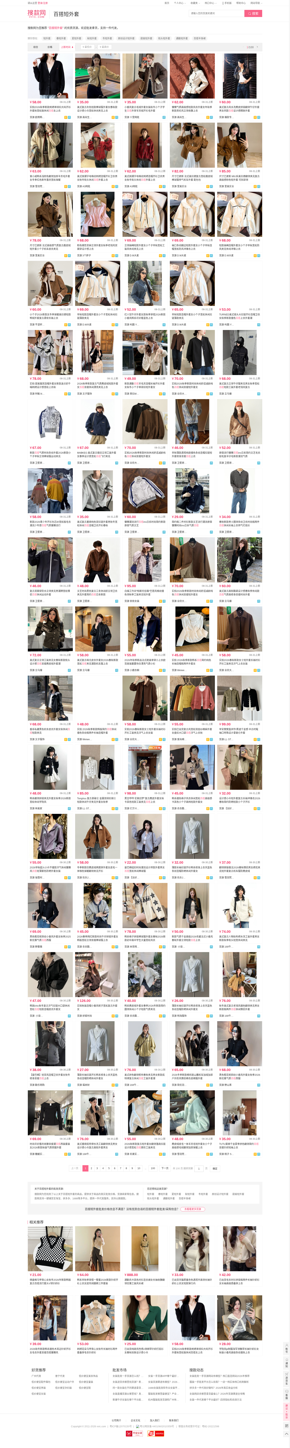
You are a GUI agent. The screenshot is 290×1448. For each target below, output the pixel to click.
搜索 (253, 13)
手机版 (226, 3)
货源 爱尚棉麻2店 (179, 739)
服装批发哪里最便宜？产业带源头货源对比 (164, 1394)
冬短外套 (107, 38)
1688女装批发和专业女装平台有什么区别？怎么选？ (164, 1388)
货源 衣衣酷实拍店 (179, 808)
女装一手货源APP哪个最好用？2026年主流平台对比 (164, 1376)
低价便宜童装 (86, 1382)
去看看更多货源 (192, 1209)
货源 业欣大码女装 (179, 393)
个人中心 (179, 3)
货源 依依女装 (131, 601)
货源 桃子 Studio (226, 1154)
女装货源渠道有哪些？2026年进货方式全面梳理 (164, 1382)
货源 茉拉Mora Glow (131, 393)
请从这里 (38, 3)
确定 (215, 1168)
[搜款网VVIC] (36, 14)
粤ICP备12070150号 (121, 1426)
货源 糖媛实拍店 (37, 1154)
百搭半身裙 (200, 38)
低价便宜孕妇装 (63, 1388)
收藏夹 (194, 3)
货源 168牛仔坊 (226, 946)
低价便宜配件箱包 (41, 1382)
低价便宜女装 (39, 1394)
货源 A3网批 (83, 186)
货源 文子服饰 (84, 393)
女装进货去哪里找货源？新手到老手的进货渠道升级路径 (128, 1382)
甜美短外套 (146, 38)
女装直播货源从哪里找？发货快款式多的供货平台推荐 (128, 1394)
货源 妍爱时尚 (84, 1016)
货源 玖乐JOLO (84, 877)
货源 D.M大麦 (131, 255)
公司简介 (116, 1420)
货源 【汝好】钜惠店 (226, 808)
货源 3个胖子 (84, 255)
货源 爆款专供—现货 (226, 117)
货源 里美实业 (179, 186)
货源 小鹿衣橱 (131, 670)
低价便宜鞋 (85, 1388)
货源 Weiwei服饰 (179, 670)
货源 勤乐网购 (37, 1085)
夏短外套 (76, 38)
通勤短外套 (182, 38)
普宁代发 (60, 1376)
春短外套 (61, 38)
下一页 (164, 1168)
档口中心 (210, 3)
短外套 (47, 38)
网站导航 (256, 3)
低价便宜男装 (39, 1388)
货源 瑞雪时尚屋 (37, 877)
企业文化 (135, 1420)
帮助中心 (241, 3)
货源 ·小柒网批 (179, 946)
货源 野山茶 (225, 1085)
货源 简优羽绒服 (179, 1085)
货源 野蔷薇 (36, 946)
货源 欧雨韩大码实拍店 (37, 117)
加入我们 (154, 1420)
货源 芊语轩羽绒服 (37, 324)
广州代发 (36, 1376)
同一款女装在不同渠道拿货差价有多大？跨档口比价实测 (128, 1388)
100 (153, 1168)
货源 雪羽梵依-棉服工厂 (37, 186)
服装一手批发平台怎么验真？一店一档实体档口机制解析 (219, 1382)
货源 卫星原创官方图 (37, 463)
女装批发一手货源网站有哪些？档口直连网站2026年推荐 (220, 1376)
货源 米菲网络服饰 (131, 946)
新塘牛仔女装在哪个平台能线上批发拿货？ (128, 1399)
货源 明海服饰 (179, 1016)
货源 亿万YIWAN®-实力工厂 (131, 808)
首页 (167, 3)
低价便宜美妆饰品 (88, 1376)
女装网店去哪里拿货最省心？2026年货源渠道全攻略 (217, 1394)
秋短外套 (92, 38)
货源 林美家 (36, 808)
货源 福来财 (83, 1085)
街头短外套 (164, 38)
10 (139, 1168)
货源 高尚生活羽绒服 (84, 117)
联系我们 (174, 1420)
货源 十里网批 (131, 117)
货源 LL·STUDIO (226, 739)
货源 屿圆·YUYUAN (131, 324)
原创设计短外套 (126, 38)
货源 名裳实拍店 (131, 1154)
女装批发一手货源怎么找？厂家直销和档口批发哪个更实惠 (128, 1376)
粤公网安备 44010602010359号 (157, 1426)
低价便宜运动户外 (64, 1382)
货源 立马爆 (225, 393)
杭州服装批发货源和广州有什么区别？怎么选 (164, 1399)
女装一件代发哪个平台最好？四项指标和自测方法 (216, 1399)
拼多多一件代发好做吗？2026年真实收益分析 (214, 1388)
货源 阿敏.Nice (37, 393)
